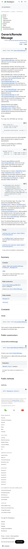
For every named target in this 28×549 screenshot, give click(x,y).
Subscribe (20, 542)
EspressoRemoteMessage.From (10, 83)
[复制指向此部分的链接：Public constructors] (19, 335)
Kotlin (20, 44)
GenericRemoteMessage (19, 50)
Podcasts (3, 431)
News (2, 427)
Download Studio (5, 497)
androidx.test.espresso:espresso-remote (18, 40)
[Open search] (19, 2)
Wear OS (3, 457)
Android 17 (3, 470)
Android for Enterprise (6, 420)
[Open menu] (2, 1)
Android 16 (3, 472)
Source (2, 424)
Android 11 (3, 484)
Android (3, 417)
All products (4, 531)
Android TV (3, 464)
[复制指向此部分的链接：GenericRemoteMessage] (19, 342)
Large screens (4, 455)
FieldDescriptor (6, 204)
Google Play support (5, 510)
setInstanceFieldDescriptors (10, 211)
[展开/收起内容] (7, 15)
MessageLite (13, 267)
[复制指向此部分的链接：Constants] (11, 310)
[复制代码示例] (26, 123)
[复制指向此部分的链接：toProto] (7, 385)
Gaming (3, 437)
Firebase (3, 526)
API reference (6, 7)
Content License (15, 400)
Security (3, 422)
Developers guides (5, 492)
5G (2, 449)
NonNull (18, 285)
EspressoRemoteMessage (8, 60)
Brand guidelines (15, 536)
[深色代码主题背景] (26, 49)
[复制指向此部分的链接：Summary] (10, 257)
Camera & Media (5, 444)
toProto (5, 302)
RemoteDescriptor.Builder (12, 172)
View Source (22, 42)
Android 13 (3, 479)
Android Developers (5, 11)
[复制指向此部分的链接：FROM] (6, 316)
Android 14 (3, 477)
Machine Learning (5, 440)
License (7, 536)
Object (7, 267)
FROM (4, 271)
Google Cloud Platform (6, 528)
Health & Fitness (4, 442)
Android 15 (3, 475)
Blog (2, 429)
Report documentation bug (7, 508)
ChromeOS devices (5, 459)
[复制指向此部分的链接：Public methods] (15, 379)
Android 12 (3, 482)
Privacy (2, 447)
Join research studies (6, 512)
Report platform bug (5, 505)
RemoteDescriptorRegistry (9, 106)
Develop (13, 11)
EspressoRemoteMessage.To (9, 81)
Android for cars (5, 462)
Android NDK (4, 499)
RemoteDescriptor (6, 108)
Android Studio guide (6, 490)
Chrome (3, 524)
